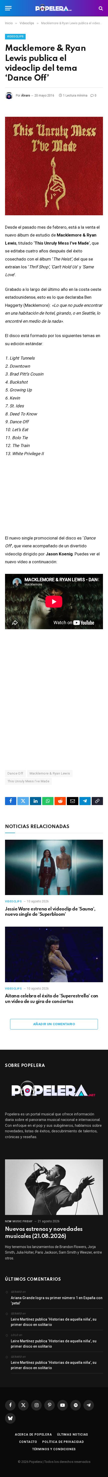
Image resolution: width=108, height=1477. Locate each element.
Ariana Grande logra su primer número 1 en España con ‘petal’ (56, 1300)
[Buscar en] (100, 8)
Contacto (28, 1442)
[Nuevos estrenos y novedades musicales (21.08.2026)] (54, 1187)
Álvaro (25, 95)
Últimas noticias (72, 1434)
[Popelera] (54, 8)
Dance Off (15, 773)
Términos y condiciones (54, 1449)
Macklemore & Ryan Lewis (50, 773)
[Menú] (8, 8)
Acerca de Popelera (33, 1434)
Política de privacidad (63, 1442)
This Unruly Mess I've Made (28, 781)
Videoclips (15, 36)
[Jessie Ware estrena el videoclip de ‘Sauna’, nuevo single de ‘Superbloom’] (54, 867)
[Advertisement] (54, 699)
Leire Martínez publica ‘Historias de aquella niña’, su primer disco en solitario (53, 1322)
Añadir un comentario (54, 1024)
